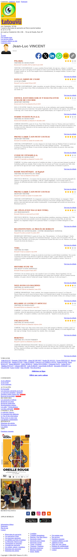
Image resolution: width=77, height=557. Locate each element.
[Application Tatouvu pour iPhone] (31, 523)
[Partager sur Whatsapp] (59, 56)
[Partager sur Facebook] (38, 56)
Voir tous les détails (70, 76)
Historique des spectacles (9, 425)
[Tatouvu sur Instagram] (38, 515)
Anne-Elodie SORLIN (45, 366)
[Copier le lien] (72, 56)
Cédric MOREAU (27, 364)
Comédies (33, 533)
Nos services (56, 537)
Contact (3, 530)
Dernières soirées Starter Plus (10, 394)
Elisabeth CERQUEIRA (19, 360)
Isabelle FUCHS (17, 362)
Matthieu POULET (7, 366)
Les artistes (4, 427)
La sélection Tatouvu (7, 412)
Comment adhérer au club (9, 41)
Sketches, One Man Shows (38, 537)
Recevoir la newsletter (8, 396)
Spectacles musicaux (36, 548)
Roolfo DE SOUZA (49, 360)
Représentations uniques (8, 405)
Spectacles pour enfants (37, 541)
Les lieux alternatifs (7, 409)
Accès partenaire (6, 384)
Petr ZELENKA (35, 368)
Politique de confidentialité (60, 546)
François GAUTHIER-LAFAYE (45, 362)
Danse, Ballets (34, 551)
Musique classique (36, 550)
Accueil (3, 35)
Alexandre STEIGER (60, 366)
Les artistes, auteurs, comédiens (15, 547)
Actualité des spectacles (12, 545)
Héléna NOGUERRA (40, 364)
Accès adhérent (6, 381)
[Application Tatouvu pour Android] (45, 523)
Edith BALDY (6, 360)
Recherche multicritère (8, 403)
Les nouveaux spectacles (13, 538)
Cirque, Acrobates (36, 544)
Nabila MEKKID (14, 364)
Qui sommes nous (6, 37)
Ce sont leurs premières (8, 392)
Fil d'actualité (5, 389)
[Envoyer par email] (66, 56)
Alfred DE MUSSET (35, 360)
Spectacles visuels (35, 539)
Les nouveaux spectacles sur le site (12, 391)
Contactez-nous (6, 43)
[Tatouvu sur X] (32, 515)
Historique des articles (8, 423)
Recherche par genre (7, 401)
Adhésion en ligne (38, 371)
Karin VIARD (15, 368)
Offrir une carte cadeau (38, 375)
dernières (19, 392)
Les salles (4, 407)
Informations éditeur (7, 524)
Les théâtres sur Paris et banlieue (15, 540)
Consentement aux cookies (60, 548)
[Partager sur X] (45, 56)
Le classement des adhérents (10, 414)
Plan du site (4, 528)
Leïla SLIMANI (32, 366)
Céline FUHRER (28, 362)
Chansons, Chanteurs (37, 546)
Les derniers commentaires (9, 419)
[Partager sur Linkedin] (52, 56)
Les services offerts (7, 39)
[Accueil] (8, 17)
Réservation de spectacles (13, 534)
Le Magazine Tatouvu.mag (13, 542)
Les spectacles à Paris (12, 536)
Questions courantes (7, 431)
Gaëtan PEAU (65, 364)
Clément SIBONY (20, 366)
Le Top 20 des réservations (9, 416)
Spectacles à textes (36, 542)
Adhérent (12, 1)
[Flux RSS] (48, 515)
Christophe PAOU (54, 364)
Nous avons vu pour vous (9, 418)
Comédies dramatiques (37, 535)
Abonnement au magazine (13, 543)
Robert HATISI (62, 362)
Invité (18, 1)
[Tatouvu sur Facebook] (28, 515)
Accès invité (5, 382)
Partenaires (4, 526)
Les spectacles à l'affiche (8, 400)
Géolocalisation (13, 407)
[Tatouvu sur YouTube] (43, 515)
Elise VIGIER (24, 368)
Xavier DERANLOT (63, 360)
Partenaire (24, 1)
